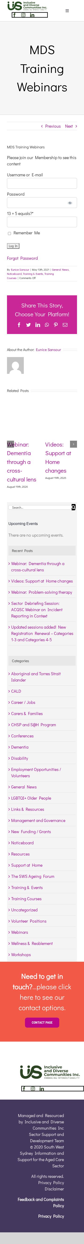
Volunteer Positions (28, 921)
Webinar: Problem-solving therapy (41, 592)
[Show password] (70, 202)
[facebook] (14, 15)
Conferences (22, 736)
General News (60, 269)
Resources (20, 854)
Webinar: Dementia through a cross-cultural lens (68, 461)
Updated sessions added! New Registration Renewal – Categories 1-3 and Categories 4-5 (42, 633)
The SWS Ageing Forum (32, 876)
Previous (53, 126)
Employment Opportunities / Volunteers (36, 772)
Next (69, 126)
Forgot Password (22, 258)
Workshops (21, 954)
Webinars (19, 932)
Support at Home (26, 865)
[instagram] (23, 15)
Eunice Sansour (20, 269)
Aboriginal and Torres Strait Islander (36, 677)
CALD (16, 691)
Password (15, 194)
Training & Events (33, 274)
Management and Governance (38, 820)
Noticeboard (14, 274)
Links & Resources (27, 809)
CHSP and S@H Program (33, 724)
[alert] (42, 535)
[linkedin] (32, 15)
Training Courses (26, 898)
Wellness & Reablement (32, 943)
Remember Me (26, 232)
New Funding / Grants (31, 831)
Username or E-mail (25, 174)
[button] (10, 444)
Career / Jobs (23, 702)
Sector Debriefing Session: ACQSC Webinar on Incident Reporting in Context (37, 609)
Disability (19, 758)
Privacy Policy (51, 1216)
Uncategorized (24, 910)
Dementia (19, 747)
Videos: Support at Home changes (42, 581)
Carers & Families (27, 713)
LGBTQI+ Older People (31, 798)
